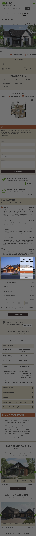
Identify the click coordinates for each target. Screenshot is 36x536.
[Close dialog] (34, 257)
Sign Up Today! (26, 272)
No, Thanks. (26, 277)
